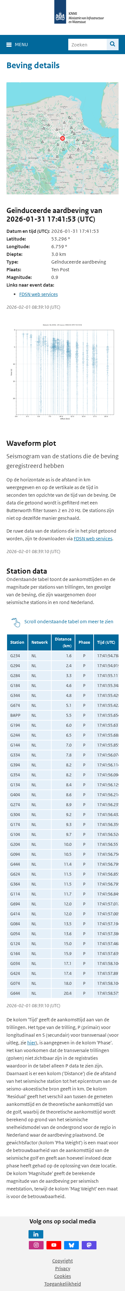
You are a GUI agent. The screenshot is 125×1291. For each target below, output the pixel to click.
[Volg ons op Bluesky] (71, 1245)
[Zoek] (113, 44)
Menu (21, 44)
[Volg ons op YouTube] (54, 1245)
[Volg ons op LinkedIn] (36, 1234)
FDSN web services (38, 294)
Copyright (62, 1261)
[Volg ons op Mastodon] (89, 1245)
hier (31, 1043)
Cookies (62, 1276)
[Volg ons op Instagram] (36, 1245)
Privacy (62, 1268)
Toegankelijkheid (62, 1284)
